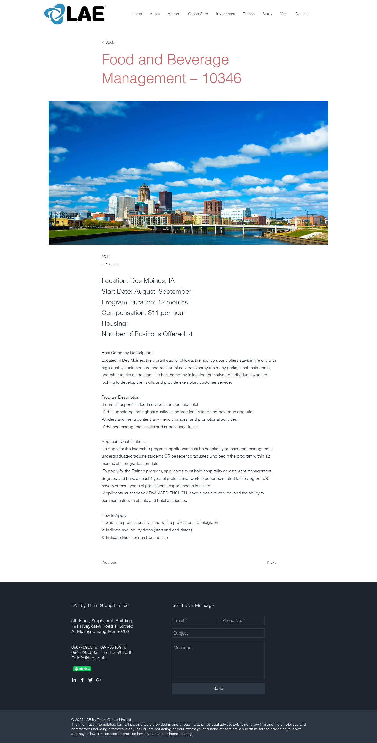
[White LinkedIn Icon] (74, 680)
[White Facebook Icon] (82, 680)
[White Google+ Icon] (99, 680)
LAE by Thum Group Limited (100, 605)
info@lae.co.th (91, 657)
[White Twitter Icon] (90, 680)
